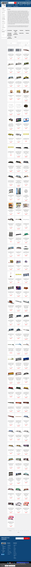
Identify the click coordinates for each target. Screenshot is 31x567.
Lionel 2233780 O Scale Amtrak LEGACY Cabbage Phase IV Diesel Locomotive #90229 (26, 167)
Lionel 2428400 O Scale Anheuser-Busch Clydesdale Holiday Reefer (26, 494)
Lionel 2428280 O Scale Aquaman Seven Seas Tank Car (26, 479)
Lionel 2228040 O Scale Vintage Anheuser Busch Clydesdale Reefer (11, 82)
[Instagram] (29, 4)
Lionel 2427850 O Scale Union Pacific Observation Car (18, 450)
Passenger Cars (3, 12)
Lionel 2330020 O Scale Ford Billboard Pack (26, 279)
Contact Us (21, 4)
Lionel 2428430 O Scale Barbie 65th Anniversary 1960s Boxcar (26, 509)
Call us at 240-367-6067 (3, 551)
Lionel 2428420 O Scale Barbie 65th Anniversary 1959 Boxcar (18, 509)
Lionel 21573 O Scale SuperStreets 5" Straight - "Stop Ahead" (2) (11, 55)
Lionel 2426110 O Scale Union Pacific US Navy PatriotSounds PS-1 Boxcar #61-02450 (18, 364)
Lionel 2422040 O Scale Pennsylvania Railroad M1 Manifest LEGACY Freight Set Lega (26, 335)
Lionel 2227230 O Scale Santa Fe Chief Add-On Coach (11, 68)
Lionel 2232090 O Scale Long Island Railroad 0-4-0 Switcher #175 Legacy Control (11, 167)
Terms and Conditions (10, 4)
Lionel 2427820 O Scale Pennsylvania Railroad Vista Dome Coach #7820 (26, 436)
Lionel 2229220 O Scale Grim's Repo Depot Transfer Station (18, 111)
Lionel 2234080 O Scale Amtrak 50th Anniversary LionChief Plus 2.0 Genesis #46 (18, 181)
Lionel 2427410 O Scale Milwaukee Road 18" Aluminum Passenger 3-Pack (18, 421)
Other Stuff (15, 553)
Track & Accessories (3, 21)
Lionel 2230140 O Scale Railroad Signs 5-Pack (26, 138)
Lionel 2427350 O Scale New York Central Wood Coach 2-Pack (11, 421)
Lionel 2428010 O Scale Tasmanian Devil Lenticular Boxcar (11, 464)
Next (18, 532)
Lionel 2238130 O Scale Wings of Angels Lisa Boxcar (11, 196)
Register (25, 3)
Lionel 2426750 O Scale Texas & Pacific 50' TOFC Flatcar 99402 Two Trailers (26, 393)
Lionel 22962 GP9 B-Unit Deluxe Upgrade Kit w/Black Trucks (26, 210)
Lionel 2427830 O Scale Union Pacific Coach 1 (11, 450)
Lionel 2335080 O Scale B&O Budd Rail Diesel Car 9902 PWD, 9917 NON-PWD (18, 306)
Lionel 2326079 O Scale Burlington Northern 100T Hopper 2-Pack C (18, 239)
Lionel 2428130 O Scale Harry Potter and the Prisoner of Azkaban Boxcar (26, 464)
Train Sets (3, 14)
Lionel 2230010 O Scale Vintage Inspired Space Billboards (18, 124)
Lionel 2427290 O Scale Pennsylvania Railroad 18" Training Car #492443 (26, 407)
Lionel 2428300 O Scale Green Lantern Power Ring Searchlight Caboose (18, 494)
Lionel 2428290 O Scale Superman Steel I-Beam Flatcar (11, 494)
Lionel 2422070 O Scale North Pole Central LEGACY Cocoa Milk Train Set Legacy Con (11, 349)
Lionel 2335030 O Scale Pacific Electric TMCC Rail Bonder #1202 (11, 306)
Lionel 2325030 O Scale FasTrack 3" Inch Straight (11, 239)
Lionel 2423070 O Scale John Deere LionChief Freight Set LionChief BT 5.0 (11, 364)
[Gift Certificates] (19, 3)
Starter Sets (3, 23)
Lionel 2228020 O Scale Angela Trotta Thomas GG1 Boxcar (26, 68)
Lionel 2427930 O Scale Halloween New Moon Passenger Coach (26, 450)
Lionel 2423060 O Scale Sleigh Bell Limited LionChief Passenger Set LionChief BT (26, 349)
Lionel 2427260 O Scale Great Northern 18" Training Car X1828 (18, 407)
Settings (2, 565)
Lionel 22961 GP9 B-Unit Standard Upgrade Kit (18, 210)
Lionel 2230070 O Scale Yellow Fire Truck (11, 138)
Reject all (6, 565)
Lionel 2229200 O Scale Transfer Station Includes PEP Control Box (26, 96)
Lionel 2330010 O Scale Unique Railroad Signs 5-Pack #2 (18, 279)
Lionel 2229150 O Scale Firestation (11, 96)
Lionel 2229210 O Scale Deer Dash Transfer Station (11, 111)
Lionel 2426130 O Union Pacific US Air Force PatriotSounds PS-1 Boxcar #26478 (26, 364)
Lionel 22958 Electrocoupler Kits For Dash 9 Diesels (11, 210)
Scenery (27, 33)
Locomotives (4, 10)
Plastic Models (15, 6)
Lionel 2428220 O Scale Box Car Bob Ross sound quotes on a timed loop (18, 479)
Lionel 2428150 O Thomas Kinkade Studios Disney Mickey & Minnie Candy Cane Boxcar (11, 479)
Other (15, 37)
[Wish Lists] (21, 3)
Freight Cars (27, 30)
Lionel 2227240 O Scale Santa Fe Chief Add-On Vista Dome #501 (18, 68)
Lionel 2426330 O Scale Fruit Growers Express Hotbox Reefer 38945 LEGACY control (11, 378)
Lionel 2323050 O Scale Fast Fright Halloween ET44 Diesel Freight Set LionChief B (18, 224)
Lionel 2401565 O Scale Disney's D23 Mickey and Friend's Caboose (18, 335)
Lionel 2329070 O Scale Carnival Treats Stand (11, 266)
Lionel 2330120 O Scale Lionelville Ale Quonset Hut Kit (26, 292)
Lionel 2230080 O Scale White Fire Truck (18, 138)
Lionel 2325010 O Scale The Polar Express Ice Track (26, 224)
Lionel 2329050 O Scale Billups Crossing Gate (26, 252)
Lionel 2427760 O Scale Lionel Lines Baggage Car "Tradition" (11, 436)
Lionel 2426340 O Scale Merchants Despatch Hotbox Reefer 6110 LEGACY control (18, 378)
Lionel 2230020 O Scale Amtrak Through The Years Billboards (26, 124)
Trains (14, 547)
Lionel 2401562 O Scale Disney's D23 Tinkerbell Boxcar (26, 321)
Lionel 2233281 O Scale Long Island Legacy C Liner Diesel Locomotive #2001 (18, 167)
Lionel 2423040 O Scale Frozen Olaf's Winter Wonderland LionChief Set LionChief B (18, 349)
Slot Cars (15, 552)
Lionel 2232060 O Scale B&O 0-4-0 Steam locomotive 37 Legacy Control (26, 152)
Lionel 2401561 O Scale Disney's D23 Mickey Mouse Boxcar (18, 321)
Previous (10, 530)
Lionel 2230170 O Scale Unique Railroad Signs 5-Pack (11, 152)
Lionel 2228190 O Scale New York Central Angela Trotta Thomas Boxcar (18, 82)
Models (14, 550)
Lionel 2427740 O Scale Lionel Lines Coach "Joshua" (26, 421)
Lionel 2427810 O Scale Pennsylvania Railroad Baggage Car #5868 (18, 436)
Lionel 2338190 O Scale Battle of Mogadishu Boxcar (11, 321)
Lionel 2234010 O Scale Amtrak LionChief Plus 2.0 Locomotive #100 (11, 181)
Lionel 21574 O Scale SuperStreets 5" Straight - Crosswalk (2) (18, 55)
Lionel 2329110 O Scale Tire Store (18, 266)
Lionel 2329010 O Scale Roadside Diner (18, 252)
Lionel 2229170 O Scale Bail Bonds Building (18, 96)
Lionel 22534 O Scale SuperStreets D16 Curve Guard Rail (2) (18, 196)
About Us (16, 4)
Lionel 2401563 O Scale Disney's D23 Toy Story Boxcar (11, 335)
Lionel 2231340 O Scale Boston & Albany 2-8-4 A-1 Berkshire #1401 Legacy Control (18, 152)
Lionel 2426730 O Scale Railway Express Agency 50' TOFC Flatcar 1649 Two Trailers (18, 393)
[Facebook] (27, 4)
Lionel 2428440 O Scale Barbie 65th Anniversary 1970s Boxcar (11, 522)
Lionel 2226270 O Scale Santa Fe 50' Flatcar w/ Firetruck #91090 (26, 55)
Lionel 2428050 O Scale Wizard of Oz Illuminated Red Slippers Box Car (18, 464)
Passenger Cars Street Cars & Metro (3, 18)
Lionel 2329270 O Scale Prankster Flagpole (11, 279)
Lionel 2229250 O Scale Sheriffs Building (26, 110)
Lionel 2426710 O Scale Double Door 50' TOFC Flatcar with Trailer (11, 393)
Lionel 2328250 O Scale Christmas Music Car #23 (11, 252)
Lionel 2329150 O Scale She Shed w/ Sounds (26, 266)
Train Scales (9, 6)
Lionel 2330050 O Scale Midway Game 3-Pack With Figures (18, 292)
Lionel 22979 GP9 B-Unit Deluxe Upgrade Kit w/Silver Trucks (11, 224)
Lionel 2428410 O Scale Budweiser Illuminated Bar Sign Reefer (11, 509)
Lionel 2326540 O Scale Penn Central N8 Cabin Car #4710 (26, 239)
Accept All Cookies (12, 565)
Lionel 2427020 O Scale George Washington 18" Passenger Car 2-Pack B (11, 407)
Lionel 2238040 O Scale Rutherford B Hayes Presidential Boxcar (26, 181)
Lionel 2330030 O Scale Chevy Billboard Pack (11, 292)
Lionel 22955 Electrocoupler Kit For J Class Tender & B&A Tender (26, 196)
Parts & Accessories (3, 27)
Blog (25, 4)
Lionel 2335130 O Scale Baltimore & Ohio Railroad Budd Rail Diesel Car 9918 (26, 306)
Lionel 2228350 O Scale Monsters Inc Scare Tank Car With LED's (26, 82)
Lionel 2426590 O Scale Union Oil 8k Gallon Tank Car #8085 (26, 378)
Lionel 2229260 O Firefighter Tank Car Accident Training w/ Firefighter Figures (10, 124)
